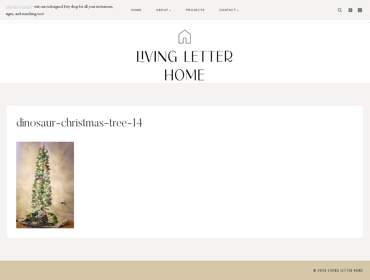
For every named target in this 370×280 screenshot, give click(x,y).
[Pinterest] (350, 10)
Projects (195, 10)
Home (136, 10)
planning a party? (19, 6)
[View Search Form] (339, 10)
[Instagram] (360, 10)
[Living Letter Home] (185, 55)
